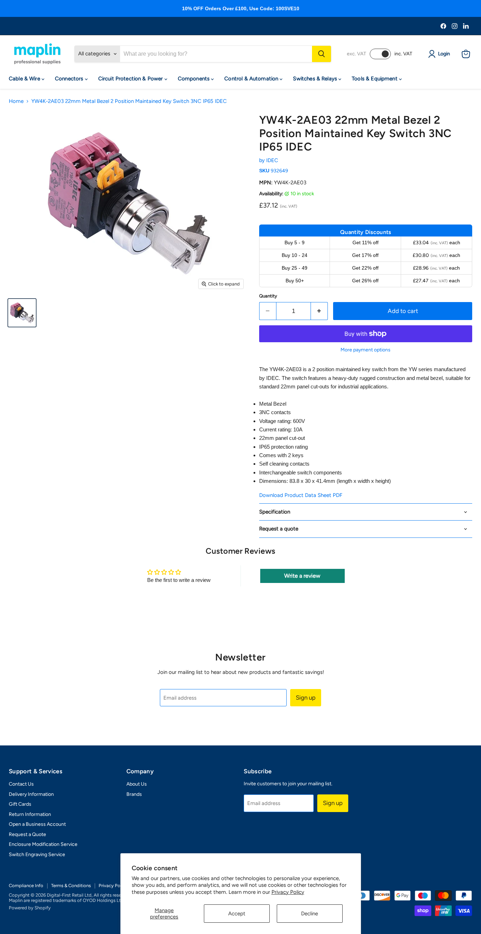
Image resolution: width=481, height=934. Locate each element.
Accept (236, 913)
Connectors (70, 78)
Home (16, 101)
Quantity (268, 296)
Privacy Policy (287, 892)
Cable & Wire (25, 78)
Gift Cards (20, 804)
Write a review (302, 575)
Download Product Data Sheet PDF (300, 495)
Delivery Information (31, 794)
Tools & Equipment (375, 78)
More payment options (366, 350)
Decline (309, 913)
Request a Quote (27, 834)
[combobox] (216, 54)
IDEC (272, 160)
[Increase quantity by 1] (319, 311)
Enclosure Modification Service (43, 844)
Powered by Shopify (30, 907)
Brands (134, 794)
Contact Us (21, 784)
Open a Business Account (37, 824)
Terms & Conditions (71, 885)
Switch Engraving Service (37, 855)
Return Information (30, 814)
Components (194, 78)
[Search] (321, 54)
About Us (136, 784)
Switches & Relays (315, 78)
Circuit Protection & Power (131, 78)
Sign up (306, 697)
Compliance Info (26, 885)
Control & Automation (252, 78)
